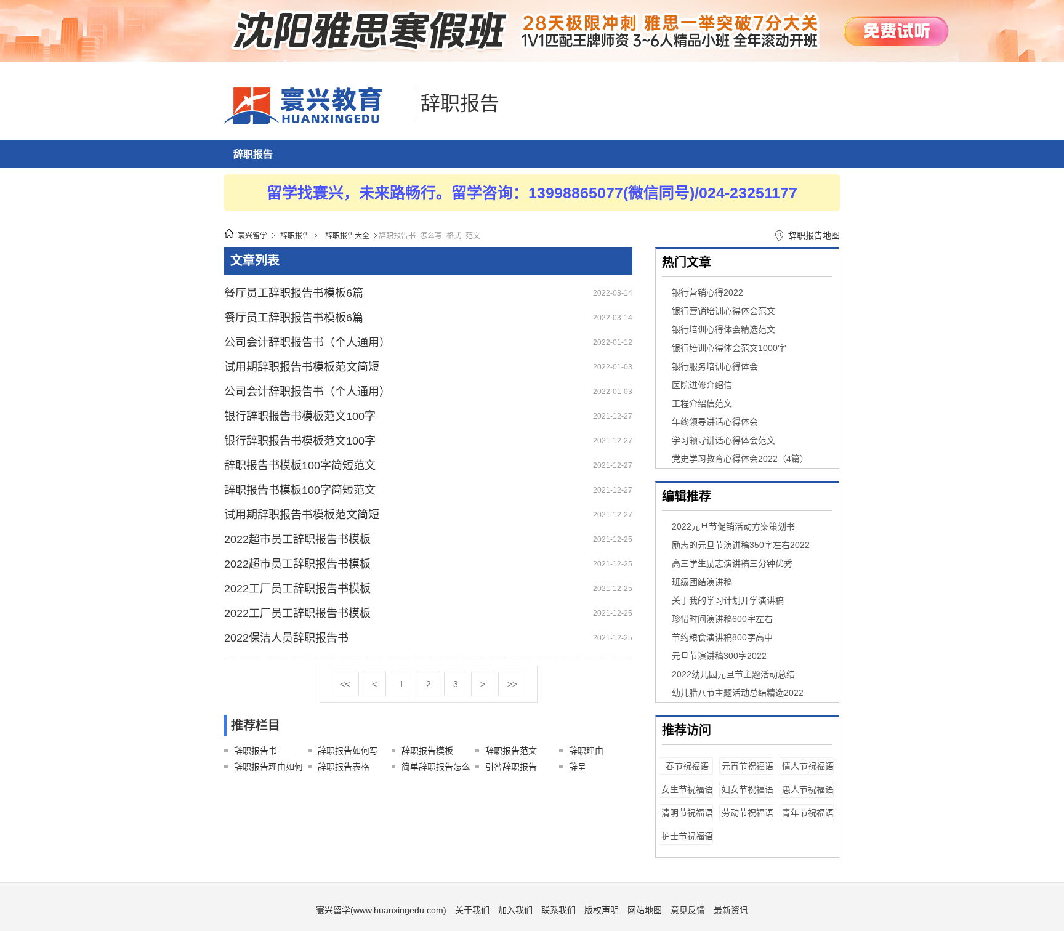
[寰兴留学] (316, 121)
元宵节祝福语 (747, 766)
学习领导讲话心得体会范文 (723, 440)
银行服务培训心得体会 (715, 366)
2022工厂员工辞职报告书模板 (297, 588)
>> (512, 684)
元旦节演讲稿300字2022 (719, 656)
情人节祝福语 (808, 766)
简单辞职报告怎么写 (435, 768)
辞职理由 (586, 751)
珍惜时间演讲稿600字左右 (722, 619)
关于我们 (472, 910)
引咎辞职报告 (511, 767)
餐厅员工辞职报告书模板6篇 (293, 293)
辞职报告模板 (427, 751)
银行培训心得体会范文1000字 (729, 348)
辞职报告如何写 (348, 751)
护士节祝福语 (687, 836)
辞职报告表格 (343, 767)
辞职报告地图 (814, 235)
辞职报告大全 (347, 236)
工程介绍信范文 (702, 403)
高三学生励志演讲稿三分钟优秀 (732, 563)
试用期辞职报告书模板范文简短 (301, 367)
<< (345, 684)
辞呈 (577, 767)
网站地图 (644, 910)
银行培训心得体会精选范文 (723, 329)
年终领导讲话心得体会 (715, 422)
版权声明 (601, 910)
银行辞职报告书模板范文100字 (300, 416)
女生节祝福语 (687, 789)
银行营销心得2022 (707, 292)
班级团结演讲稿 (702, 582)
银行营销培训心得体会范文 (723, 311)
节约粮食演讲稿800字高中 (722, 637)
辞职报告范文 (511, 751)
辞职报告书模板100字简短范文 (300, 465)
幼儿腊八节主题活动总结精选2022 (738, 693)
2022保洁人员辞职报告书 (286, 638)
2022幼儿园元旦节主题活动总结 (733, 674)
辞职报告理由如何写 (268, 768)
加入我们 (515, 910)
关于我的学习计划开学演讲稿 (728, 600)
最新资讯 (731, 910)
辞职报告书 (255, 751)
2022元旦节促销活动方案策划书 (733, 526)
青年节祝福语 (808, 813)
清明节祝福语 (687, 813)
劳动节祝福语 (747, 813)
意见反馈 (688, 910)
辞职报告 (460, 103)
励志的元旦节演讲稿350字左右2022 (741, 545)
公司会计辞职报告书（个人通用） (307, 342)
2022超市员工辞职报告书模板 (297, 539)
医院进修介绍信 (702, 385)
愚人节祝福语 (808, 789)
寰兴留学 (252, 236)
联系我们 (558, 910)
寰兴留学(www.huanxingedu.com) (381, 910)
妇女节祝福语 (747, 789)
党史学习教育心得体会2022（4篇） (740, 459)
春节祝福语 (687, 766)
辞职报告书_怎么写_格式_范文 (429, 236)
